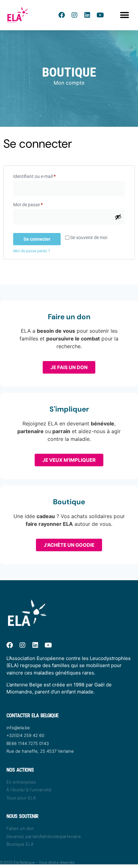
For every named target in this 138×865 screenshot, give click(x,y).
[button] (124, 15)
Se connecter (36, 239)
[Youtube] (100, 15)
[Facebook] (61, 15)
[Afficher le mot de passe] (118, 216)
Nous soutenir (22, 816)
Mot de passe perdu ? (31, 251)
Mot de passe (38, 203)
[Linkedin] (87, 15)
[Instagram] (74, 15)
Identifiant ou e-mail (45, 175)
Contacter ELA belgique (32, 715)
